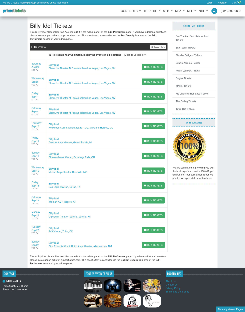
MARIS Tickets (183, 86)
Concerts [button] (129, 11)
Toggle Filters (159, 47)
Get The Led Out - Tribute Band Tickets (192, 38)
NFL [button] (190, 11)
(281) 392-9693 (231, 11)
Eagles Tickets (183, 78)
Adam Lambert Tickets (188, 70)
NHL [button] (202, 11)
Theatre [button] (151, 11)
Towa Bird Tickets (185, 108)
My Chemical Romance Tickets (192, 93)
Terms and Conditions (177, 291)
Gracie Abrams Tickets (188, 62)
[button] (214, 11)
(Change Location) (134, 54)
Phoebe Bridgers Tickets (189, 55)
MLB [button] (166, 11)
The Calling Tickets (186, 101)
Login (209, 2)
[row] (99, 66)
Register (222, 2)
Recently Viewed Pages (230, 309)
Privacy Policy (173, 288)
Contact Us (172, 284)
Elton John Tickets (185, 47)
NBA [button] (178, 11)
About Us (171, 281)
